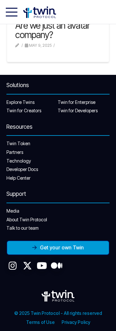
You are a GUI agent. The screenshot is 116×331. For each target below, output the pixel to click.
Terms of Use (40, 322)
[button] (11, 12)
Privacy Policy (76, 322)
